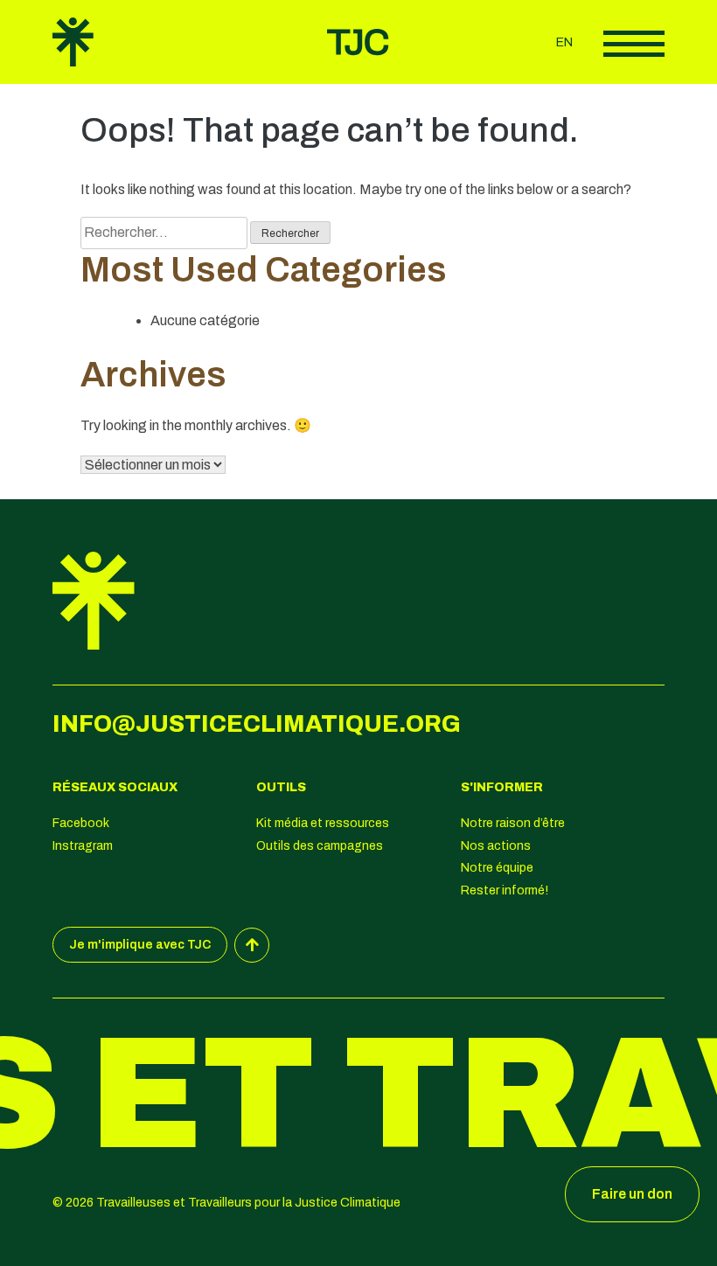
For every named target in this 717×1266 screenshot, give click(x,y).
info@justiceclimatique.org (256, 724)
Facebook (80, 823)
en (564, 42)
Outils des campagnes (319, 845)
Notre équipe (497, 867)
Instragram (82, 845)
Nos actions (496, 845)
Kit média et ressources (322, 823)
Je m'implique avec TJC (140, 944)
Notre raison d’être (513, 823)
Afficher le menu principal (634, 44)
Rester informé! (504, 890)
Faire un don (632, 1193)
